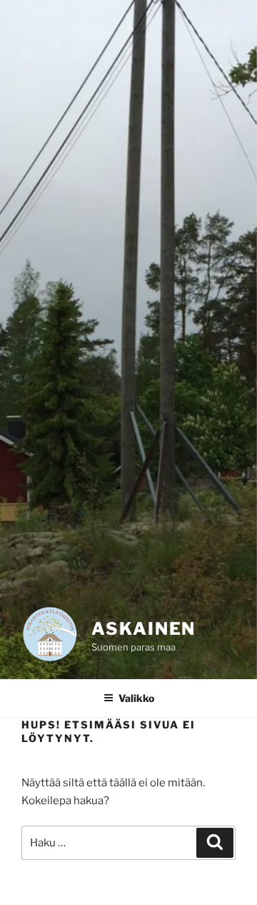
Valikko (136, 698)
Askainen (143, 628)
